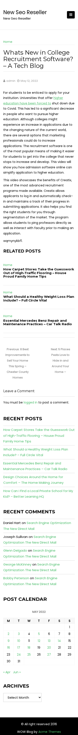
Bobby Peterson (16, 578)
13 (49, 641)
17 (18, 647)
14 (59, 641)
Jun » (17, 672)
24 (19, 654)
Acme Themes (49, 732)
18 (29, 647)
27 (49, 654)
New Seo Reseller (25, 12)
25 (29, 654)
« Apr (6, 672)
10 (18, 641)
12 (39, 641)
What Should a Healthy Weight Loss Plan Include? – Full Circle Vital (38, 298)
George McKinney (17, 564)
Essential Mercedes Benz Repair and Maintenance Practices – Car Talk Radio (37, 322)
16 (8, 647)
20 (49, 647)
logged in (30, 402)
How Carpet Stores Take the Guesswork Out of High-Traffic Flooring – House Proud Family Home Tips (38, 272)
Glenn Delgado (15, 550)
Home (7, 42)
